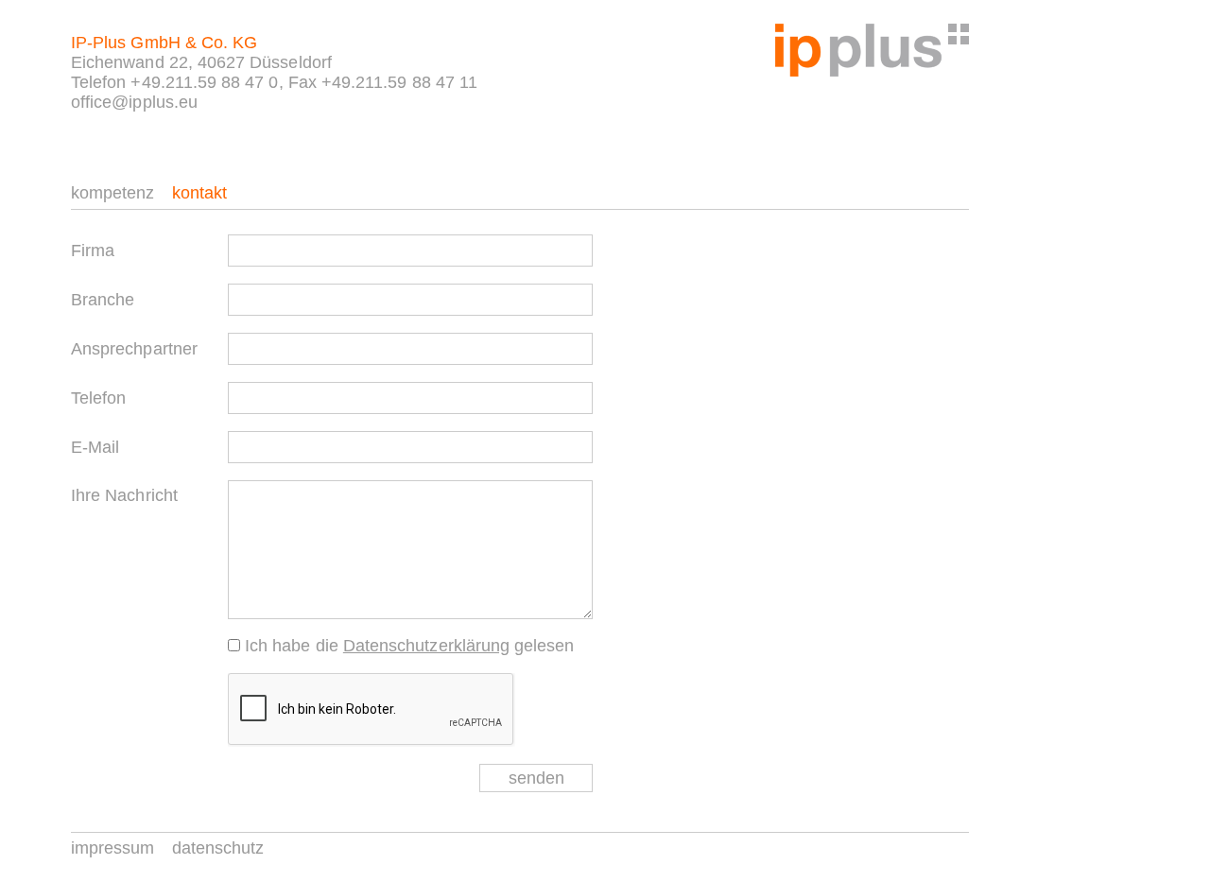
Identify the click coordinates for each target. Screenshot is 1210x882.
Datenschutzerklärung (426, 645)
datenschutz (218, 848)
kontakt (199, 192)
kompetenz (113, 192)
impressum (113, 848)
